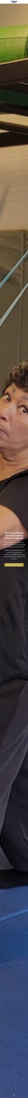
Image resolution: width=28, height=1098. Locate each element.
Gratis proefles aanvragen (13, 565)
